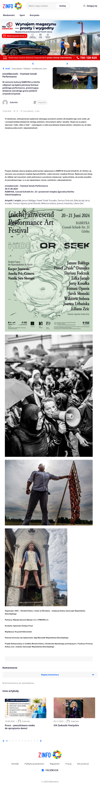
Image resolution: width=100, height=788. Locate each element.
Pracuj (68, 763)
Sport (22, 15)
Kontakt (15, 763)
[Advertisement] (49, 149)
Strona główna (17, 68)
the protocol (83, 763)
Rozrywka (34, 15)
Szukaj (62, 6)
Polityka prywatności (34, 763)
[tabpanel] (50, 40)
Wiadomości (9, 15)
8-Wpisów (27, 68)
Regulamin (55, 763)
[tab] (6, 740)
